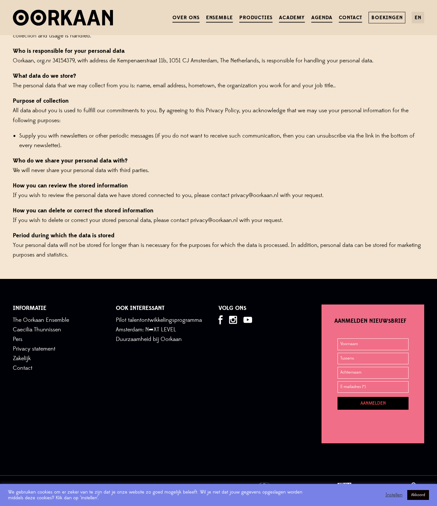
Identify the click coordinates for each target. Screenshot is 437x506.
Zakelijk (22, 358)
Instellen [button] (393, 495)
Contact (22, 368)
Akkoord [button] (418, 494)
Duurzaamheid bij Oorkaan (149, 339)
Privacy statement (34, 348)
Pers (17, 339)
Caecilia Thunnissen (37, 329)
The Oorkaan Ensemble (41, 320)
